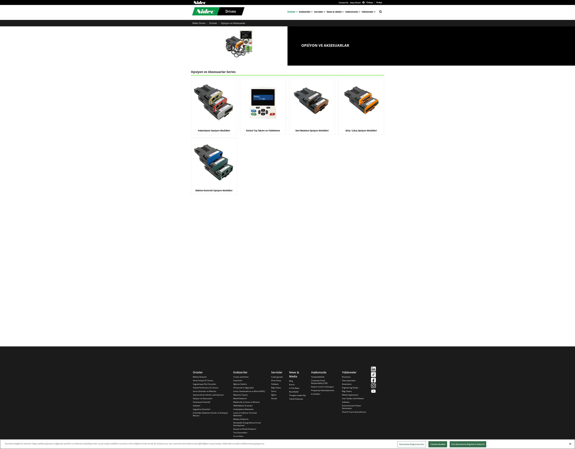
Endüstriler (304, 11)
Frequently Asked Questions (322, 390)
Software (196, 405)
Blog (291, 381)
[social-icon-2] (373, 375)
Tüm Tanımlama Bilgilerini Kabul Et (467, 444)
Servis (273, 391)
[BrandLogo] (218, 12)
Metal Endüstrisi (240, 398)
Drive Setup (276, 380)
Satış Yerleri (355, 2)
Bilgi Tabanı (276, 387)
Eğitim (273, 395)
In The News (294, 388)
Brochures (346, 377)
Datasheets (347, 384)
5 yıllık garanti (277, 377)
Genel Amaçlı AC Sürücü (203, 380)
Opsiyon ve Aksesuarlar (233, 23)
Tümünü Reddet (437, 444)
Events (292, 384)
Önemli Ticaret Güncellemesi (354, 412)
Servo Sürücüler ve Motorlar (204, 391)
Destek (274, 398)
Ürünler (291, 11)
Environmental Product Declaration (351, 407)
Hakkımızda (351, 11)
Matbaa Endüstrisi (240, 419)
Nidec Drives (198, 23)
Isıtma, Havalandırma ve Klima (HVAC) (249, 391)
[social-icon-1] (373, 369)
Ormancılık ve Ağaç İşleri (243, 387)
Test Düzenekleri (240, 432)
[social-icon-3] (373, 380)
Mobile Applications (350, 395)
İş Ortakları (315, 394)
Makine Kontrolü (199, 377)
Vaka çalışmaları (349, 380)
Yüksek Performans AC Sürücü (205, 387)
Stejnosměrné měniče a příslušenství (208, 395)
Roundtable (294, 391)
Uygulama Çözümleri (201, 409)
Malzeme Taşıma (240, 395)
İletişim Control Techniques (322, 386)
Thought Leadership (297, 395)
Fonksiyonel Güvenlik (201, 402)
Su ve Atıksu (238, 436)
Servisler (318, 11)
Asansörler (237, 380)
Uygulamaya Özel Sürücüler (204, 384)
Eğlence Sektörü (240, 384)
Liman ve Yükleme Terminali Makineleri (245, 414)
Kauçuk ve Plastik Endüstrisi (244, 429)
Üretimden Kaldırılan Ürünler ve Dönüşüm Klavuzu (210, 414)
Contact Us (343, 2)
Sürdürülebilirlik (317, 377)
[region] (287, 444)
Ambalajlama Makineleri (243, 409)
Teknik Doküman (296, 399)
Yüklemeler (367, 11)
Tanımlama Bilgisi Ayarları (411, 444)
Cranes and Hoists (241, 377)
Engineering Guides (350, 387)
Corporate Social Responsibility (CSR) (319, 381)
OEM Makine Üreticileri (243, 405)
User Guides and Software (353, 398)
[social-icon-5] (373, 391)
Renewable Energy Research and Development (247, 424)
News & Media (334, 11)
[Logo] (200, 2)
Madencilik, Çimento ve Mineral (246, 402)
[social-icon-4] (373, 386)
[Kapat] (570, 443)
